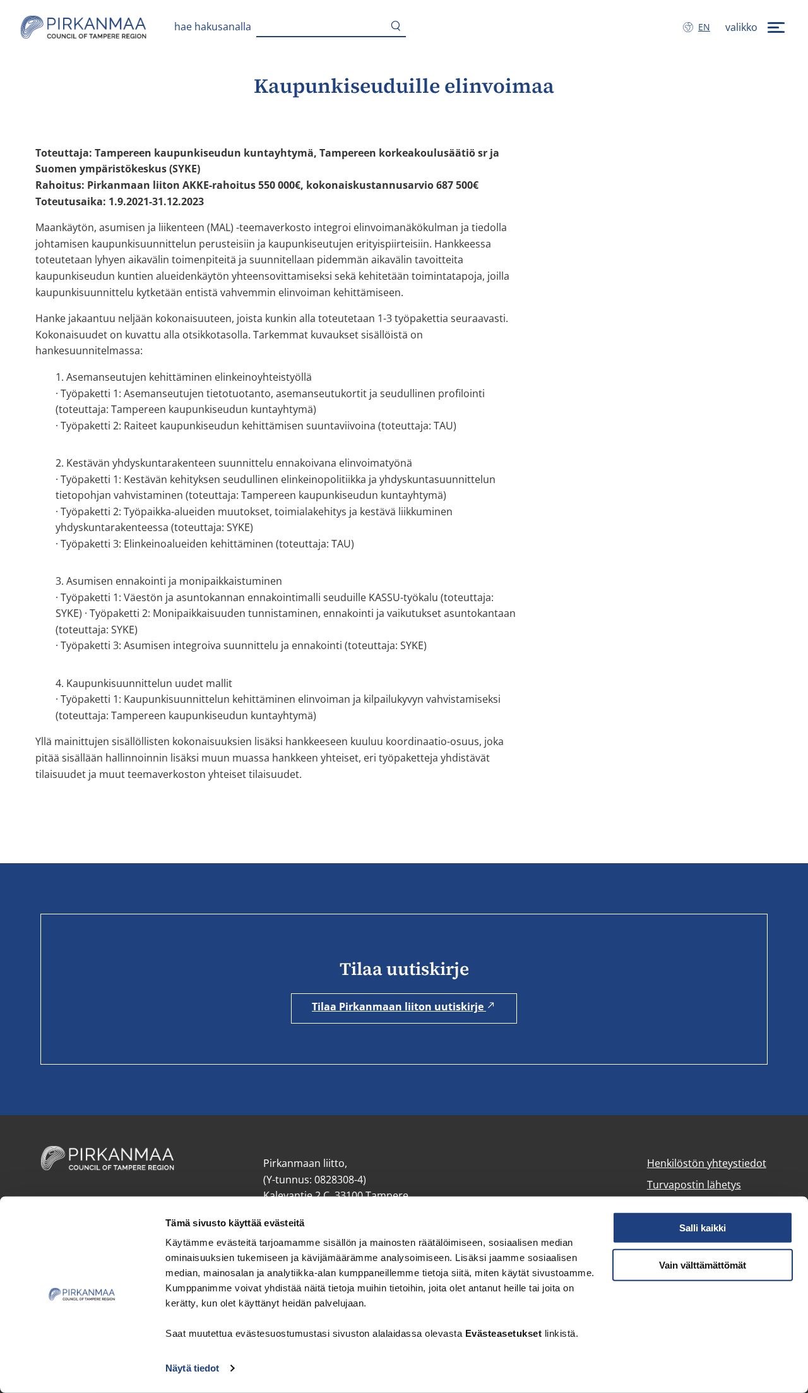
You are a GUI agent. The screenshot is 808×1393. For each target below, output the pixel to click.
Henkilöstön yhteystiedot (706, 1163)
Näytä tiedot (192, 1368)
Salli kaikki (702, 1228)
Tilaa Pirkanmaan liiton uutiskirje (399, 1006)
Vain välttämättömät (702, 1265)
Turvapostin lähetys (694, 1185)
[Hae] (396, 27)
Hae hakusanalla (212, 26)
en (706, 27)
